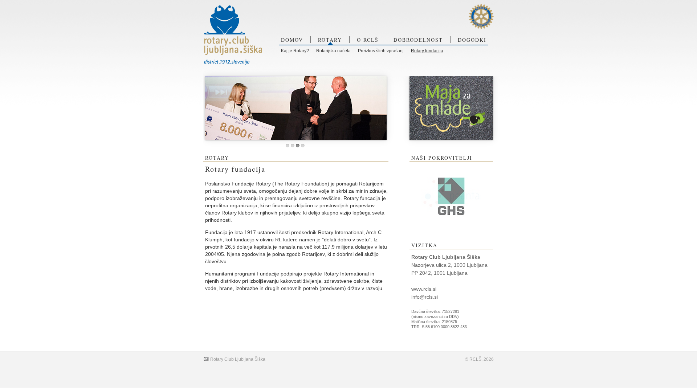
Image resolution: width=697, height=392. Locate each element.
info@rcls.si (424, 297)
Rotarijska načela (333, 50)
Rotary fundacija (427, 50)
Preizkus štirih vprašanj (381, 50)
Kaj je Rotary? (295, 50)
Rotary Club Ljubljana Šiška (237, 359)
